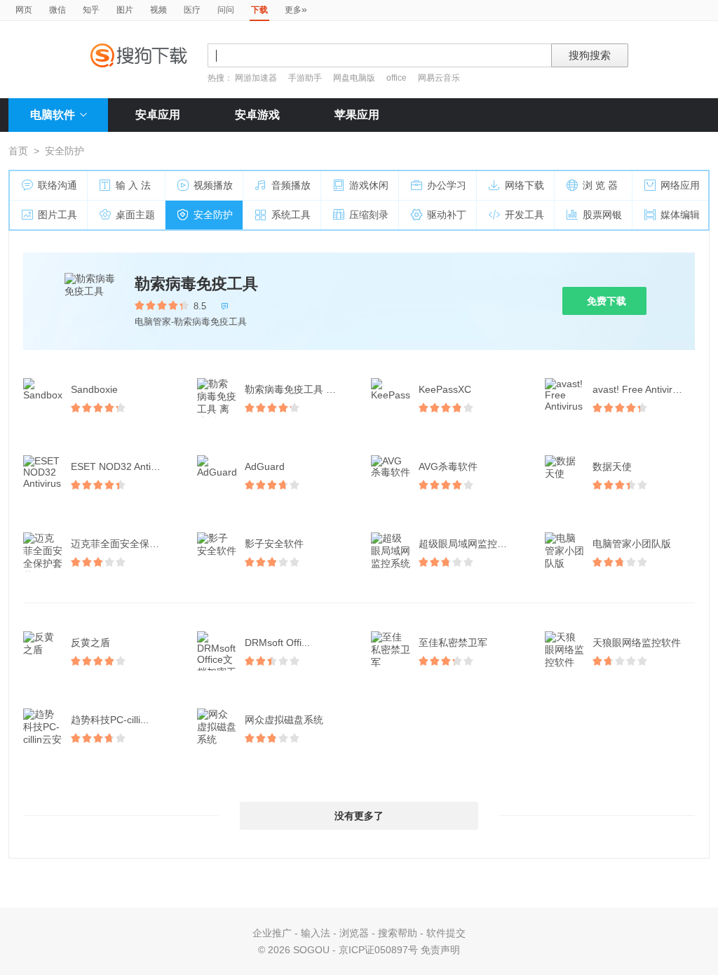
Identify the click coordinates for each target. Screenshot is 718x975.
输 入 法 (133, 185)
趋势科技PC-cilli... (110, 719)
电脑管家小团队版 (631, 543)
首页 (18, 150)
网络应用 (680, 185)
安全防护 (213, 214)
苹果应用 (356, 115)
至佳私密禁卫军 (453, 642)
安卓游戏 (257, 115)
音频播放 (291, 185)
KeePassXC (445, 389)
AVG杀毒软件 (448, 466)
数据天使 (612, 466)
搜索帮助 (397, 933)
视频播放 (213, 185)
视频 (158, 10)
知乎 (91, 10)
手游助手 (306, 78)
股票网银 (602, 214)
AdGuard (265, 466)
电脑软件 (52, 115)
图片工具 (57, 214)
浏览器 (354, 933)
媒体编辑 (680, 214)
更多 (296, 9)
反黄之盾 (90, 642)
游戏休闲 (368, 185)
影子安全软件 (274, 543)
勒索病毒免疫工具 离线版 (297, 389)
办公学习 (446, 185)
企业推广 (272, 933)
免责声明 (440, 949)
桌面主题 (135, 214)
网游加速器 (256, 78)
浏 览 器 (600, 185)
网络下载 (524, 185)
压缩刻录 (368, 214)
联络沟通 (57, 185)
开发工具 (524, 214)
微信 (57, 10)
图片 (124, 10)
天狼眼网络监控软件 (636, 642)
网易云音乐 (439, 78)
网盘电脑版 (354, 78)
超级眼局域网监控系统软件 (471, 543)
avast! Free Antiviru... (639, 389)
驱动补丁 (446, 214)
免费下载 (606, 301)
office (397, 78)
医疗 (192, 10)
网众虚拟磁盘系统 (284, 719)
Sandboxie (94, 389)
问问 (225, 10)
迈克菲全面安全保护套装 (123, 543)
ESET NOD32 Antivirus (121, 466)
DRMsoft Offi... (277, 642)
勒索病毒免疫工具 (196, 283)
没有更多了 (359, 815)
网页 (23, 10)
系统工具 (291, 214)
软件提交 (446, 933)
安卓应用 (157, 115)
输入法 (315, 933)
